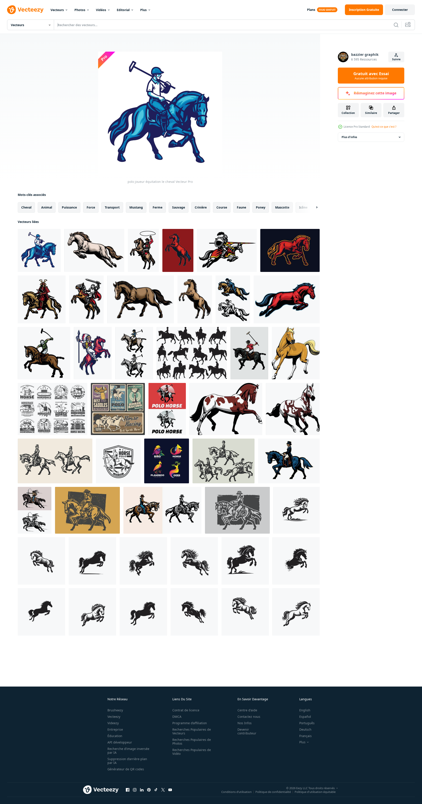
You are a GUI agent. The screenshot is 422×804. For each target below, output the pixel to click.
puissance (69, 207)
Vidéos (101, 10)
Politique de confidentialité (273, 792)
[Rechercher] (396, 24)
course (221, 207)
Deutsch (305, 729)
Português (307, 723)
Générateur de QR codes (125, 769)
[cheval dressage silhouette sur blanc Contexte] (192, 353)
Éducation (114, 736)
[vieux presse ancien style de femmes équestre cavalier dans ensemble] (224, 461)
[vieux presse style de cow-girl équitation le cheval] (87, 510)
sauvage (178, 207)
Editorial (123, 10)
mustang (136, 207)
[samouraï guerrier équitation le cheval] (42, 299)
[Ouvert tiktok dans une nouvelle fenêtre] (156, 789)
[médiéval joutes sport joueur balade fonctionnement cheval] (227, 250)
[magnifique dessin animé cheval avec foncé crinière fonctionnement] (293, 409)
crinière (201, 207)
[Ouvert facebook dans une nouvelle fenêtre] (127, 789)
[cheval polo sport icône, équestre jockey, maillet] (118, 461)
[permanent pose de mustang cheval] (177, 250)
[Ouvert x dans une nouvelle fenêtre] (163, 789)
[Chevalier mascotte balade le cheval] (86, 299)
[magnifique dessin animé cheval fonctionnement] (225, 409)
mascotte (282, 207)
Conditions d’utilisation (236, 792)
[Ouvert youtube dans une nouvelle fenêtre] (170, 789)
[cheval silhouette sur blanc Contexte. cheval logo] (296, 510)
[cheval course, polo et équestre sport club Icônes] (52, 409)
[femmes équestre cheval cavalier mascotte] (289, 461)
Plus (143, 10)
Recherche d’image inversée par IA (128, 751)
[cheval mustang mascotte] (290, 250)
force (91, 207)
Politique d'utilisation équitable (315, 792)
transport (112, 207)
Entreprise (115, 729)
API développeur (119, 742)
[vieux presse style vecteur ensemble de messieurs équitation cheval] (55, 461)
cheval (26, 207)
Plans (311, 10)
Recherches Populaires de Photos (191, 741)
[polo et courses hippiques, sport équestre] (118, 409)
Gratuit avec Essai (371, 75)
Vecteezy (113, 716)
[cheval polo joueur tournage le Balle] (44, 353)
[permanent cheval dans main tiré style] (194, 299)
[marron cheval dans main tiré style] (140, 299)
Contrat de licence (185, 710)
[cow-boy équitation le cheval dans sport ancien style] (162, 510)
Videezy (113, 723)
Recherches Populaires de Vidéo (191, 752)
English (304, 710)
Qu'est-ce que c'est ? (383, 127)
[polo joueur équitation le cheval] (39, 250)
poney (260, 207)
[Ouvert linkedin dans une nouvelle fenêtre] (142, 789)
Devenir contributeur (246, 731)
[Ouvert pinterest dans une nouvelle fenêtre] (149, 789)
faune (241, 207)
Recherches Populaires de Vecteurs (191, 731)
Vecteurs (57, 10)
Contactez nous (248, 716)
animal (46, 207)
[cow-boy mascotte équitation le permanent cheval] (143, 250)
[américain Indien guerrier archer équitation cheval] (34, 510)
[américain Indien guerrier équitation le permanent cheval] (93, 353)
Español (305, 716)
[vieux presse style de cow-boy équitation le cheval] (237, 510)
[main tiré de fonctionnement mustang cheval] (94, 250)
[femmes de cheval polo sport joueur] (134, 353)
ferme (157, 207)
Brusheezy (115, 710)
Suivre (396, 59)
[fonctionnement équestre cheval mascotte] (233, 299)
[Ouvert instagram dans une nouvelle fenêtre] (134, 789)
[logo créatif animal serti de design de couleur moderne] (166, 461)
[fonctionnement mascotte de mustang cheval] (287, 299)
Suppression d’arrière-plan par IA (127, 761)
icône (303, 207)
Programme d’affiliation (189, 723)
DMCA (176, 716)
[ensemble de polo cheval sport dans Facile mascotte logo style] (167, 409)
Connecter (400, 10)
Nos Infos (244, 723)
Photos (79, 10)
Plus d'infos (349, 137)
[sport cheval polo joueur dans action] (249, 353)
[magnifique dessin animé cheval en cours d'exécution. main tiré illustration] (296, 353)
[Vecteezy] (25, 9)
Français (305, 736)
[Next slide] (313, 207)
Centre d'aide (247, 710)
